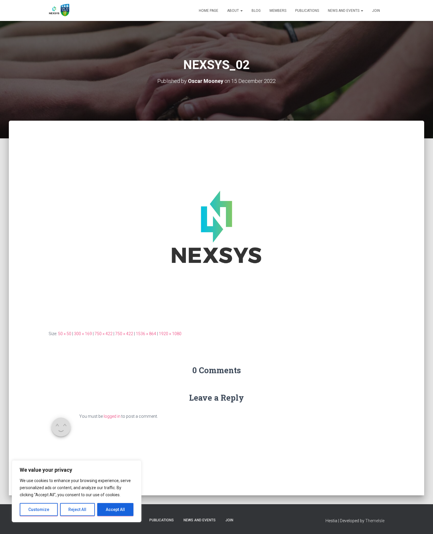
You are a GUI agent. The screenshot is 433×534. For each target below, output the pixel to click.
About (233, 11)
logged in (112, 416)
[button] (241, 11)
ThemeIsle (374, 520)
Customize (38, 509)
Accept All (115, 509)
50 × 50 (64, 333)
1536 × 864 (146, 333)
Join (376, 11)
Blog (256, 11)
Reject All (77, 509)
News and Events (344, 11)
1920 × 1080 (170, 333)
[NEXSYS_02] (216, 226)
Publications (307, 11)
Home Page (208, 11)
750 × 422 (104, 333)
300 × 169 (83, 333)
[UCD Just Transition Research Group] (59, 10)
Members (278, 11)
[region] (76, 491)
